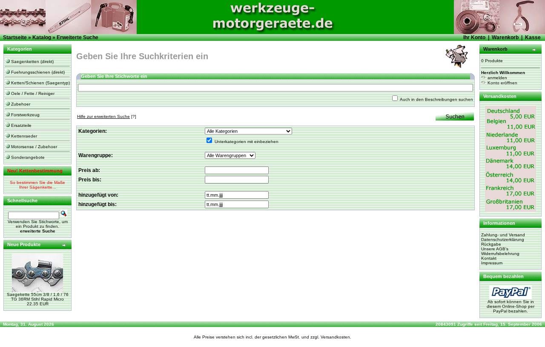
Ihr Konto (474, 37)
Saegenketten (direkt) (32, 61)
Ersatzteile (21, 125)
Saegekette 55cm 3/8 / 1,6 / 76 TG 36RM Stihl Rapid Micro (38, 296)
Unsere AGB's (494, 249)
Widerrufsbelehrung (500, 253)
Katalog (41, 37)
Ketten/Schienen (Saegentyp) (40, 82)
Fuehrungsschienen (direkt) (37, 72)
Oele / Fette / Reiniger (32, 93)
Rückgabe (491, 244)
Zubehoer (20, 104)
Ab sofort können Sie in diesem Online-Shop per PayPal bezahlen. (510, 306)
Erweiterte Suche (77, 37)
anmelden (496, 77)
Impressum (491, 263)
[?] (106, 116)
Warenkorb (505, 37)
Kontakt (488, 258)
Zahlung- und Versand (503, 234)
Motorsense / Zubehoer (33, 146)
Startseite (15, 37)
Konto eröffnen (501, 82)
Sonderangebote (27, 157)
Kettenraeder (23, 136)
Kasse (533, 37)
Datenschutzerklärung (502, 239)
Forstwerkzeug (25, 114)
